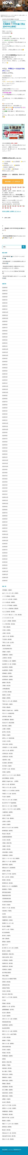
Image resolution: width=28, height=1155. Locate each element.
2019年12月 (5, 534)
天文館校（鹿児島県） (7, 762)
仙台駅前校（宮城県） (7, 670)
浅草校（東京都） (6, 981)
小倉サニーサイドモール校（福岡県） (11, 809)
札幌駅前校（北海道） (7, 920)
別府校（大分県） (6, 695)
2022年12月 (5, 423)
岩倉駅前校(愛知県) (7, 836)
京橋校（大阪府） (6, 651)
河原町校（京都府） (7, 969)
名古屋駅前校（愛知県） (8, 719)
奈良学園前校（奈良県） (8, 778)
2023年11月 (5, 389)
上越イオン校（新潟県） (8, 636)
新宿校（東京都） (6, 880)
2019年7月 (4, 549)
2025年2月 (4, 343)
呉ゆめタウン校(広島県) (8, 722)
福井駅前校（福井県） (7, 1025)
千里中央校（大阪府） (7, 704)
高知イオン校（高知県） (8, 1139)
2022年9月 (4, 432)
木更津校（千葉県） (7, 910)
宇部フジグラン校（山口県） (9, 787)
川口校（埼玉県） (6, 840)
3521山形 (16, 19)
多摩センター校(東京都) (8, 738)
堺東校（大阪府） (6, 735)
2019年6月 (4, 552)
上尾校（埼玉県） (6, 633)
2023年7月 (4, 401)
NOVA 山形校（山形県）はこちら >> (11, 211)
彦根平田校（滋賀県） (7, 864)
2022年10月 (5, 429)
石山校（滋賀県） (6, 1015)
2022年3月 (4, 451)
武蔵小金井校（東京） (7, 957)
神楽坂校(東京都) (6, 1022)
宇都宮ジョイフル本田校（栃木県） (11, 790)
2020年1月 (4, 531)
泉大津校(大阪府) (6, 972)
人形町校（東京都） (7, 657)
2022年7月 (4, 438)
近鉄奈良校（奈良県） (7, 1093)
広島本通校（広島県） (7, 852)
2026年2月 (4, 306)
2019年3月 (4, 562)
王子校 (4, 1000)
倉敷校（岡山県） (6, 682)
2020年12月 (5, 497)
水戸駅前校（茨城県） (7, 960)
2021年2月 (4, 491)
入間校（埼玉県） (6, 685)
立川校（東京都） (6, 1037)
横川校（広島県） (6, 951)
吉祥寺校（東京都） (7, 716)
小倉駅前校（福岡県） (7, 812)
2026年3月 (4, 303)
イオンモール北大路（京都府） (10, 599)
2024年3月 (4, 377)
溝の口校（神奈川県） (7, 994)
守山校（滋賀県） (6, 796)
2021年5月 (4, 482)
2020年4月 (4, 522)
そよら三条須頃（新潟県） (9, 611)
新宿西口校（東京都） (7, 883)
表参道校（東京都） (7, 1068)
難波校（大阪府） (6, 1120)
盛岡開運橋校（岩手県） (8, 1009)
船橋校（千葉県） (6, 1040)
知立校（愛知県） (6, 1012)
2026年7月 (4, 290)
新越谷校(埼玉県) (6, 895)
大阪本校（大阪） (6, 759)
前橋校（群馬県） (6, 698)
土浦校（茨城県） (6, 728)
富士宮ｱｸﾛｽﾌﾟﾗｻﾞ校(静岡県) (9, 802)
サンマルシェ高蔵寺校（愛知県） (10, 608)
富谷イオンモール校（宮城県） (10, 806)
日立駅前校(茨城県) (7, 901)
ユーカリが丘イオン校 (7, 617)
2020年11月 (5, 500)
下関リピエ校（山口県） (8, 642)
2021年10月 (5, 466)
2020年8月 (4, 509)
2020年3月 (4, 525)
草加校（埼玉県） (6, 1052)
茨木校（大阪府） (6, 1049)
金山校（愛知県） (6, 1102)
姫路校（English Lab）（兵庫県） (10, 781)
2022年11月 (5, 426)
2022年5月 (4, 445)
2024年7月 (4, 364)
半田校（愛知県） (6, 707)
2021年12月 (5, 460)
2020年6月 (4, 515)
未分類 (4, 914)
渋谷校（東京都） (6, 991)
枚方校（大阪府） (6, 935)
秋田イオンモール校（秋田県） (10, 1031)
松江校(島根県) (6, 932)
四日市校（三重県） (7, 725)
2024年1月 (4, 383)
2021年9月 (4, 469)
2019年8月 (4, 546)
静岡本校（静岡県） (7, 1126)
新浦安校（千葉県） (7, 889)
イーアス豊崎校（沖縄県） (9, 596)
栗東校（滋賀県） (6, 941)
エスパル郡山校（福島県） (9, 602)
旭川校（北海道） (6, 904)
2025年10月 (5, 318)
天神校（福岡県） (6, 772)
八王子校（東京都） (7, 691)
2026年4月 (4, 300)
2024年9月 (4, 358)
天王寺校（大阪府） (7, 766)
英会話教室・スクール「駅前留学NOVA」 (12, 1149)
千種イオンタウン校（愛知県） (10, 701)
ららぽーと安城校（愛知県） (9, 621)
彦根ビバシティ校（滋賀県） (9, 861)
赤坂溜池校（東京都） (7, 1086)
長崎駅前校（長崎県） (7, 1111)
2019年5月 (4, 556)
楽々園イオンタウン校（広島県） (10, 948)
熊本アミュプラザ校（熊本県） (10, 997)
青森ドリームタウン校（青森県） (10, 1123)
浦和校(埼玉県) (6, 985)
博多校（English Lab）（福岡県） (10, 710)
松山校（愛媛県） (6, 926)
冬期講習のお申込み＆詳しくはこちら (11, 158)
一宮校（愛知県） (6, 627)
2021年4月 (4, 485)
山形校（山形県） (7, 217)
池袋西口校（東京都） (7, 966)
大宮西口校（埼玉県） (7, 756)
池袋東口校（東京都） (7, 963)
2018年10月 (5, 577)
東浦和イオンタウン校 (7, 923)
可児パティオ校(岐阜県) (8, 713)
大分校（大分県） (6, 741)
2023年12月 (5, 386)
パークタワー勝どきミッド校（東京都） (12, 614)
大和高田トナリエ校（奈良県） (10, 747)
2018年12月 (5, 571)
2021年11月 (5, 463)
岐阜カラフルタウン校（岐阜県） (10, 827)
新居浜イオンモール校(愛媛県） (10, 886)
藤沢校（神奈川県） (7, 1062)
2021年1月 (4, 494)
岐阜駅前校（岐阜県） (7, 830)
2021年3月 (4, 488)
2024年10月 (5, 355)
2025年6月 (4, 330)
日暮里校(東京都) (6, 898)
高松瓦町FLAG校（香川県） (9, 1136)
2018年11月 (5, 574)
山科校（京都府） (6, 824)
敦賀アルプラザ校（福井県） (9, 873)
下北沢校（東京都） (7, 639)
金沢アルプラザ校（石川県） (9, 1105)
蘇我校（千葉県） (6, 1065)
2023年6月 (4, 404)
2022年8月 (4, 435)
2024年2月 (4, 380)
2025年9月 (4, 321)
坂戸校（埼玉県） (6, 732)
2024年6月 (4, 367)
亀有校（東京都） (6, 645)
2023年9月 (4, 395)
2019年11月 (5, 537)
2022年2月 (4, 454)
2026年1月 (4, 309)
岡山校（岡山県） (6, 833)
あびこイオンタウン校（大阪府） (10, 593)
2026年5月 (4, 296)
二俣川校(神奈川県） (7, 648)
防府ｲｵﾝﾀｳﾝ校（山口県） (8, 1117)
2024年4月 (4, 374)
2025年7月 (4, 327)
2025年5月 (4, 333)
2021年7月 (4, 475)
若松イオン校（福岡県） (8, 1043)
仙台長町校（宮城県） (7, 667)
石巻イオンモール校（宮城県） (10, 1018)
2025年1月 (4, 346)
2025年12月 (5, 312)
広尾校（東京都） (6, 849)
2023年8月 (4, 398)
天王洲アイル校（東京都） (9, 769)
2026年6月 (4, 293)
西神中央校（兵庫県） (7, 1080)
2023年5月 (4, 407)
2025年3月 (4, 340)
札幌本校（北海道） (7, 917)
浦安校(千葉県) (6, 988)
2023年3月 (4, 414)
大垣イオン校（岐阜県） (8, 750)
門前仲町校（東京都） (7, 1114)
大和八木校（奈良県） (7, 744)
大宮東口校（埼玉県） (7, 753)
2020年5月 (4, 519)
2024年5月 (4, 370)
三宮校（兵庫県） (6, 630)
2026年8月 (4, 287)
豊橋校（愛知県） (6, 1083)
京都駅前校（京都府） (7, 654)
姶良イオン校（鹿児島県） (9, 784)
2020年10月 (5, 503)
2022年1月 (4, 457)
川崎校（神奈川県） (7, 843)
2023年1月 (4, 420)
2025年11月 (5, 315)
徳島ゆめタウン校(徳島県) (8, 867)
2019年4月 (4, 559)
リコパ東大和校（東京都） (9, 624)
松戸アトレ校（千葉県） (8, 929)
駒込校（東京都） (6, 1130)
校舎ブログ (5, 944)
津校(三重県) (5, 975)
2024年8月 (4, 361)
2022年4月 (4, 448)
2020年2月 (4, 528)
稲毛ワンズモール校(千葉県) (9, 1034)
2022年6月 (4, 441)
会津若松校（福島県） (7, 679)
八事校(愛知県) (6, 688)
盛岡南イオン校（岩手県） (9, 1006)
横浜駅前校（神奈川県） (8, 954)
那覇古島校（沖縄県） (7, 1096)
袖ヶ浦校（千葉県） (7, 1071)
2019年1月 (4, 568)
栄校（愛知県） (6, 938)
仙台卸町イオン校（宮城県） (9, 664)
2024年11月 (5, 352)
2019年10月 (5, 540)
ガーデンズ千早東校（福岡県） (10, 605)
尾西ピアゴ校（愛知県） (8, 818)
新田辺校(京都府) (6, 892)
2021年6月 (4, 478)
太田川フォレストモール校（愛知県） (11, 775)
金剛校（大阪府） (6, 1099)
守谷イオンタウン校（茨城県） (10, 799)
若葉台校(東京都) (6, 1046)
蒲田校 (4, 1059)
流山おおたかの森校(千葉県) (9, 978)
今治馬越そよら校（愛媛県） (9, 661)
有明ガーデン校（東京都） (9, 907)
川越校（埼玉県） (6, 846)
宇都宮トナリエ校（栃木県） (9, 793)
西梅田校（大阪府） (7, 1077)
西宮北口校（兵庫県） (7, 1074)
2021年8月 (4, 472)
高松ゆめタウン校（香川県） (9, 1133)
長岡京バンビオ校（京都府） (9, 1108)
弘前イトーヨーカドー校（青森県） (11, 858)
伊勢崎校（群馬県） (7, 673)
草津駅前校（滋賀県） (7, 1055)
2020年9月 (4, 506)
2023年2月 (4, 417)
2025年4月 (4, 337)
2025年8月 (4, 324)
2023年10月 (5, 392)
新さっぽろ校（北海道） (8, 877)
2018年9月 (4, 580)
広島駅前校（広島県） (7, 855)
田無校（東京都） (6, 1003)
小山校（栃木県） (6, 815)
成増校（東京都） (6, 870)
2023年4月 (4, 411)
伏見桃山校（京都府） (7, 676)
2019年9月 (4, 543)
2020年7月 (4, 512)
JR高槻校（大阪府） (7, 590)
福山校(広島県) (6, 1028)
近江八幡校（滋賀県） (7, 1089)
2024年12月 (5, 349)
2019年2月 (4, 565)
